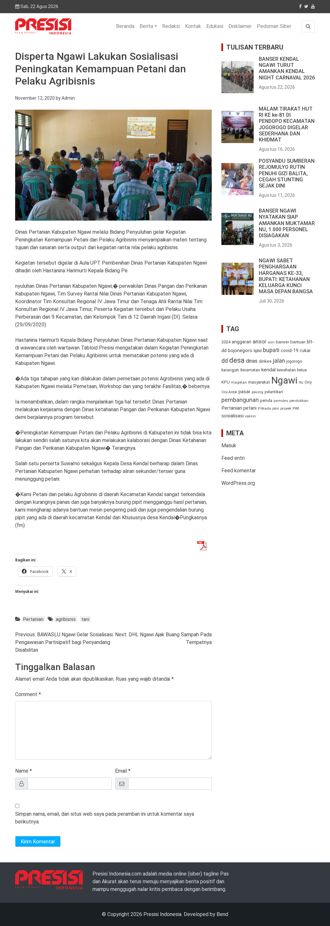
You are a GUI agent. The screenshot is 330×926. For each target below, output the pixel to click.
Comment (26, 694)
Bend (222, 914)
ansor (260, 341)
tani (85, 619)
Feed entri (233, 458)
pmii (275, 408)
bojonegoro (240, 350)
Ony (308, 382)
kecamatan (250, 370)
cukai (305, 350)
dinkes (265, 361)
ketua (302, 370)
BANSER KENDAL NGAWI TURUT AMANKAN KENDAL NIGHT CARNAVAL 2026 (287, 68)
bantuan (298, 342)
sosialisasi (232, 416)
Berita (146, 26)
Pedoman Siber (274, 26)
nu (301, 382)
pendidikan (298, 401)
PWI (296, 408)
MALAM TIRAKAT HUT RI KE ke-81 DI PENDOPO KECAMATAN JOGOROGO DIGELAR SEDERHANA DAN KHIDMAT (287, 124)
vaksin (250, 416)
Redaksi (171, 26)
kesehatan (286, 370)
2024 (225, 342)
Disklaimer (240, 26)
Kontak (193, 26)
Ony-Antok (229, 392)
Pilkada (264, 408)
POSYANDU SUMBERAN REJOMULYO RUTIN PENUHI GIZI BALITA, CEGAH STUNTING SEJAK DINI (287, 173)
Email (121, 771)
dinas (251, 361)
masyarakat (259, 382)
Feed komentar (238, 471)
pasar (244, 391)
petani (250, 408)
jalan (279, 361)
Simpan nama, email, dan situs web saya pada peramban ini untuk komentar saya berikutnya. (104, 818)
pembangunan (240, 399)
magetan (239, 382)
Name (21, 771)
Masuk (228, 445)
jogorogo (294, 361)
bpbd (258, 351)
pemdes (281, 401)
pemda (266, 400)
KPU (225, 382)
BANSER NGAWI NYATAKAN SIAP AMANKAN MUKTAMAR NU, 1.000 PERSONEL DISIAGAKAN (287, 223)
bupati (271, 350)
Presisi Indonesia (162, 914)
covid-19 (289, 350)
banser (282, 342)
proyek (285, 408)
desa (237, 360)
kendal (268, 370)
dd (224, 360)
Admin (68, 98)
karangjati (230, 370)
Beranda (125, 26)
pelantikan (274, 392)
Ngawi (284, 380)
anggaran (241, 341)
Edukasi (214, 26)
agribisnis (66, 619)
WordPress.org (238, 483)
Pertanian (33, 619)
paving (257, 392)
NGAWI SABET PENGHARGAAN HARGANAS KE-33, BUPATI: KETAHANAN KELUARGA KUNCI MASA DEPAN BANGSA (286, 276)
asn (271, 342)
